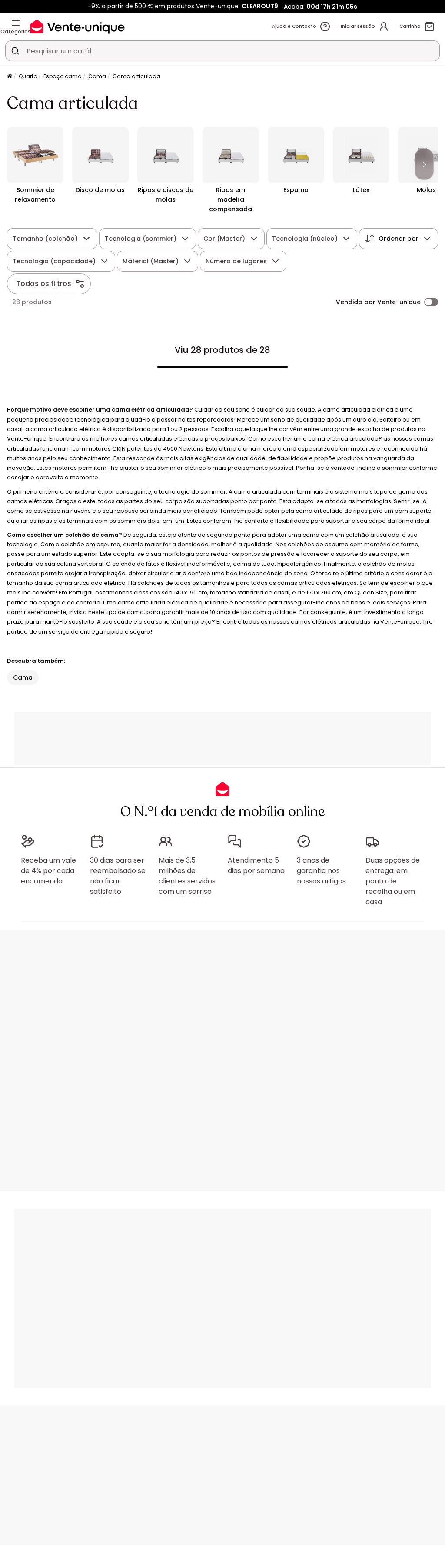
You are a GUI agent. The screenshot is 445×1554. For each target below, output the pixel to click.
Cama (97, 76)
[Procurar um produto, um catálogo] (15, 50)
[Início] (9, 76)
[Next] (424, 164)
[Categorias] (15, 23)
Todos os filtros (43, 284)
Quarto (28, 76)
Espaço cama (62, 76)
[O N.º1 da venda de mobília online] (77, 26)
